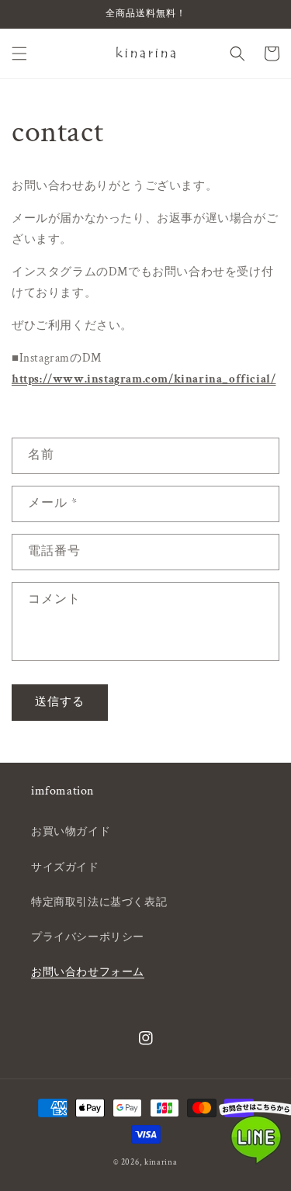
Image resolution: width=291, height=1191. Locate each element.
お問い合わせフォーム (87, 972)
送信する (60, 701)
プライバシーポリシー (87, 937)
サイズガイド (65, 867)
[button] (19, 53)
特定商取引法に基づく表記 (99, 902)
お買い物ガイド (70, 832)
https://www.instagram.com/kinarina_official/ (143, 379)
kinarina (161, 1162)
